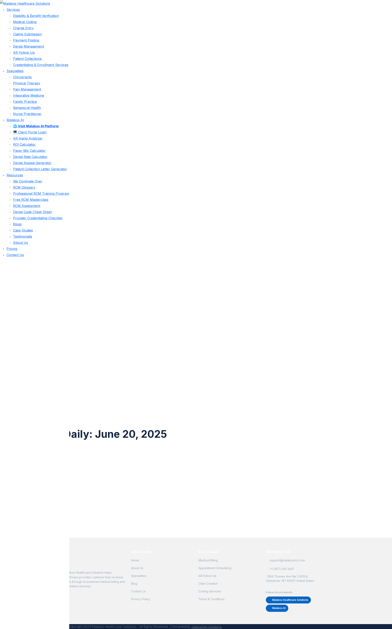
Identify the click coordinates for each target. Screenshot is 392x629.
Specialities (15, 71)
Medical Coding (25, 22)
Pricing (12, 249)
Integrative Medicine (28, 95)
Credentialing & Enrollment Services (40, 65)
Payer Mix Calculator (29, 151)
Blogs (17, 224)
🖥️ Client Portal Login (30, 132)
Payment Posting (26, 40)
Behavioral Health (27, 108)
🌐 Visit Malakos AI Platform (36, 126)
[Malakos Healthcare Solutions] (25, 3)
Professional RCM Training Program (41, 193)
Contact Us (15, 255)
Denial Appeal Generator (32, 163)
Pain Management (27, 89)
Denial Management (28, 46)
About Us (20, 243)
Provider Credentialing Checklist (37, 218)
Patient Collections (27, 59)
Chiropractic (22, 77)
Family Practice (25, 102)
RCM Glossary (24, 187)
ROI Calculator (24, 144)
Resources (15, 175)
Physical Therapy (26, 83)
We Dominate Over (27, 181)
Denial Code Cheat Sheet (32, 212)
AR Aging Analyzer (28, 138)
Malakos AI (15, 120)
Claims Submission (27, 34)
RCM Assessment (26, 206)
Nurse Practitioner (27, 114)
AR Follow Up (24, 52)
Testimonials (22, 236)
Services (13, 10)
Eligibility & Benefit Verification (36, 16)
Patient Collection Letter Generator (40, 169)
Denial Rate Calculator (30, 157)
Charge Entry (23, 28)
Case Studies (23, 230)
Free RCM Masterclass (30, 200)
